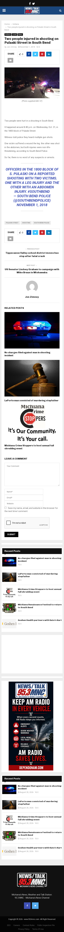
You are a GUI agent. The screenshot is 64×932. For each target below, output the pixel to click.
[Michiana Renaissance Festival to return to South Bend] (9, 608)
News (20, 34)
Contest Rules (29, 925)
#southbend (39, 192)
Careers (16, 925)
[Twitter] (35, 905)
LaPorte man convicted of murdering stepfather (31, 400)
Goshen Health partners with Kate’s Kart (40, 620)
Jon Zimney (12, 47)
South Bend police (41, 223)
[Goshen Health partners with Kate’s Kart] (9, 623)
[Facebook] (27, 905)
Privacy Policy (23, 929)
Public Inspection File (46, 925)
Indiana (8, 34)
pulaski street (12, 223)
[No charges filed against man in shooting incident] (9, 561)
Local (14, 34)
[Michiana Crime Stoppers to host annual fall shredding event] (9, 592)
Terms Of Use (38, 929)
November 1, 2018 (32, 205)
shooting (26, 223)
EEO (9, 925)
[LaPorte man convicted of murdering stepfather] (9, 577)
